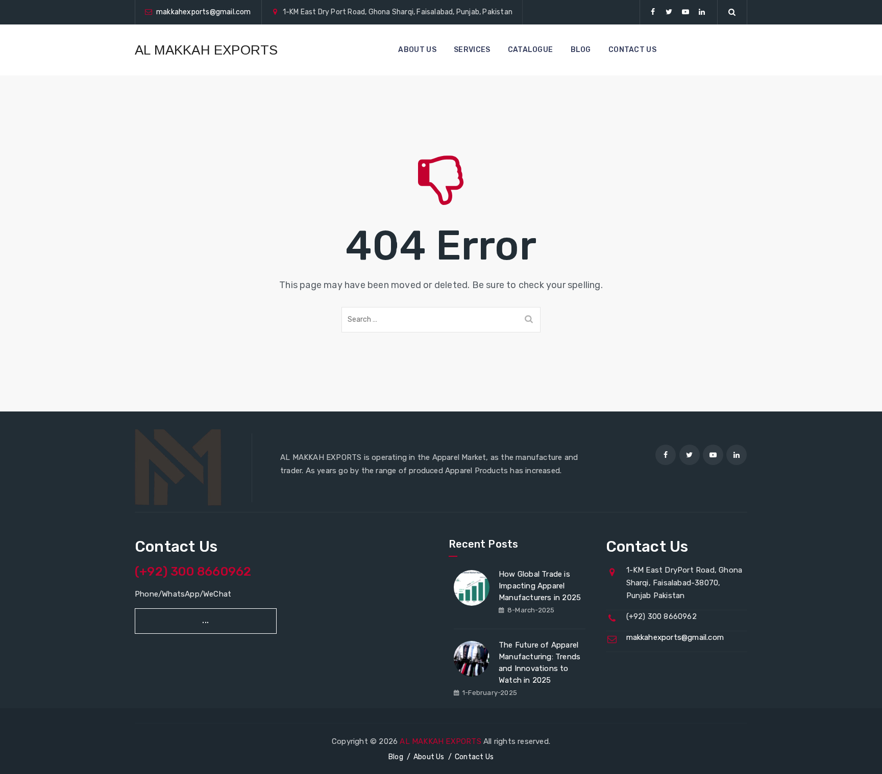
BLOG (581, 49)
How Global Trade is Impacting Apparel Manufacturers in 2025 (540, 586)
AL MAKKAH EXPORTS (206, 50)
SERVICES (472, 49)
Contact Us (474, 757)
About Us (429, 757)
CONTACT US (632, 49)
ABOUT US (417, 49)
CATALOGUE (530, 49)
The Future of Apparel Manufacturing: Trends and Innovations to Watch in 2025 (539, 662)
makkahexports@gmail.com (203, 12)
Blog (395, 757)
